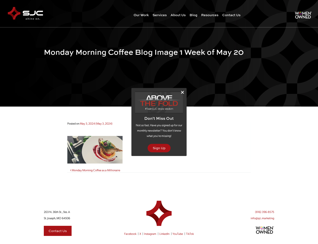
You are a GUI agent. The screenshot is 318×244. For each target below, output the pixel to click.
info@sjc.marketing (262, 218)
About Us (178, 15)
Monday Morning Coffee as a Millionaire (95, 170)
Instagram (150, 234)
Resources (209, 15)
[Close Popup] (182, 92)
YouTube (177, 234)
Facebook (130, 234)
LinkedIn (164, 234)
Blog (193, 15)
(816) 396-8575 (264, 212)
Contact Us (231, 15)
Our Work (141, 15)
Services (160, 15)
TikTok (190, 234)
